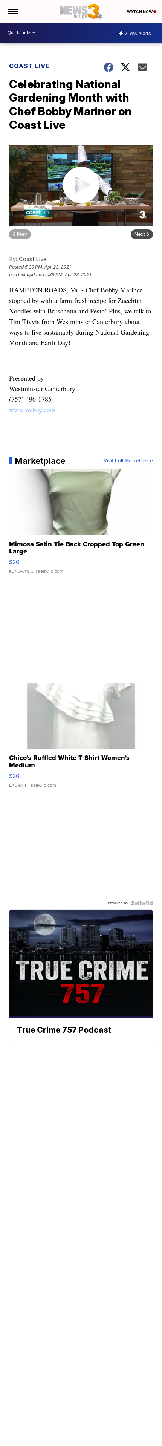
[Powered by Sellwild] (142, 903)
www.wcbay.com (32, 409)
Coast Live (29, 66)
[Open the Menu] (13, 11)
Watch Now (140, 11)
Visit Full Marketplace (128, 460)
